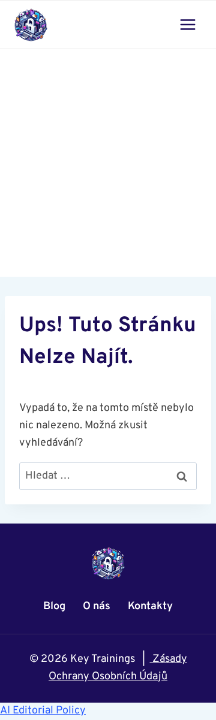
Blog (54, 606)
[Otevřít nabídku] (187, 24)
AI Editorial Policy (43, 711)
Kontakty (150, 606)
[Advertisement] (108, 163)
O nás (96, 606)
